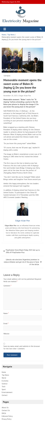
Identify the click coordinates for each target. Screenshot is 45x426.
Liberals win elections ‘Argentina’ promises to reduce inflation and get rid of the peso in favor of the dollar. (21, 261)
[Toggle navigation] (5, 29)
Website (6, 334)
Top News (6, 76)
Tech (3, 386)
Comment (7, 286)
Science (4, 384)
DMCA (4, 413)
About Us (5, 407)
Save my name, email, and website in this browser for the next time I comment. (21, 347)
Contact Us (6, 410)
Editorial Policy (7, 416)
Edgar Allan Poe (25, 95)
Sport (4, 389)
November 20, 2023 (10, 95)
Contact (5, 395)
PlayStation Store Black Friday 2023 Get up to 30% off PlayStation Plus (23, 251)
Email (6, 323)
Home (4, 372)
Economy (5, 381)
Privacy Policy (6, 419)
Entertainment (7, 392)
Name (6, 313)
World (4, 378)
